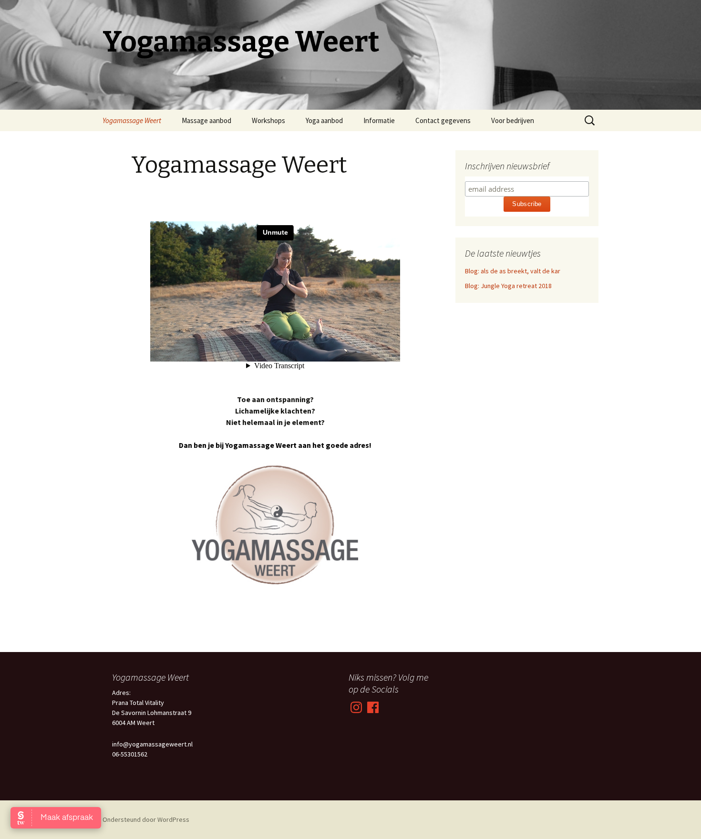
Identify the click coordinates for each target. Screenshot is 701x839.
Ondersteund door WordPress (146, 819)
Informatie (379, 120)
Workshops (268, 120)
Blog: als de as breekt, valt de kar (512, 271)
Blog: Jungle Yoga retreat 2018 (508, 285)
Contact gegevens (443, 120)
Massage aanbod (206, 120)
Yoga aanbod (324, 120)
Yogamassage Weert (132, 120)
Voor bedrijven (512, 120)
